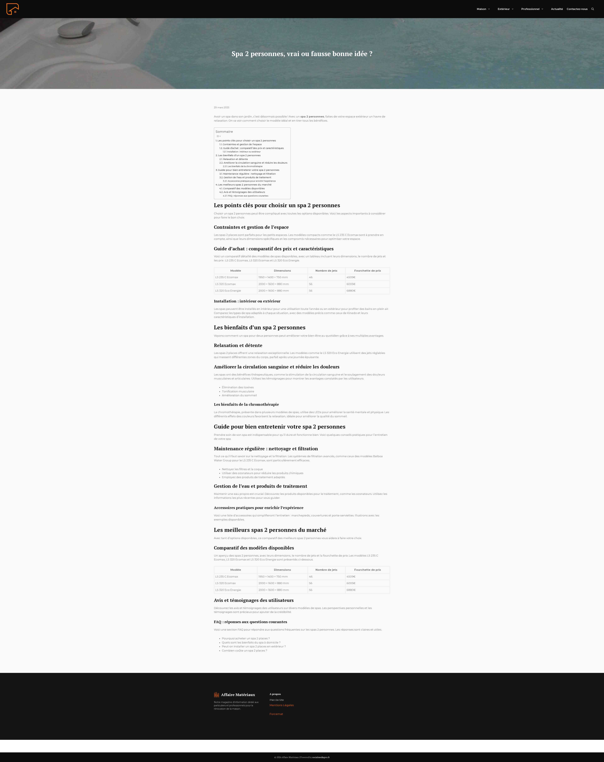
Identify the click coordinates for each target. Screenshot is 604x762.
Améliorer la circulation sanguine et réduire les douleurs (255, 163)
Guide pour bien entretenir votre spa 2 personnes (248, 169)
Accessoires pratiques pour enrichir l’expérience (252, 181)
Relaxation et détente (235, 159)
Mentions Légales (282, 705)
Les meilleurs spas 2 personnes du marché (244, 184)
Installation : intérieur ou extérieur (243, 152)
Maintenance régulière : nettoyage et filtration (249, 174)
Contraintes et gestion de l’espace (242, 144)
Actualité (557, 9)
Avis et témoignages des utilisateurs (244, 192)
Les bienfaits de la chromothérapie (245, 166)
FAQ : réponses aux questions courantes (248, 196)
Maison (481, 9)
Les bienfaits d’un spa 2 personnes (239, 155)
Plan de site (277, 700)
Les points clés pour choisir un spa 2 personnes (247, 140)
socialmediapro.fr (321, 757)
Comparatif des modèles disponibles (244, 188)
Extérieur (504, 9)
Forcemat (276, 714)
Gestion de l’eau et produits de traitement (247, 177)
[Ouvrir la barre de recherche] (593, 9)
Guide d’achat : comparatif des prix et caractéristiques (253, 148)
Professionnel (530, 9)
